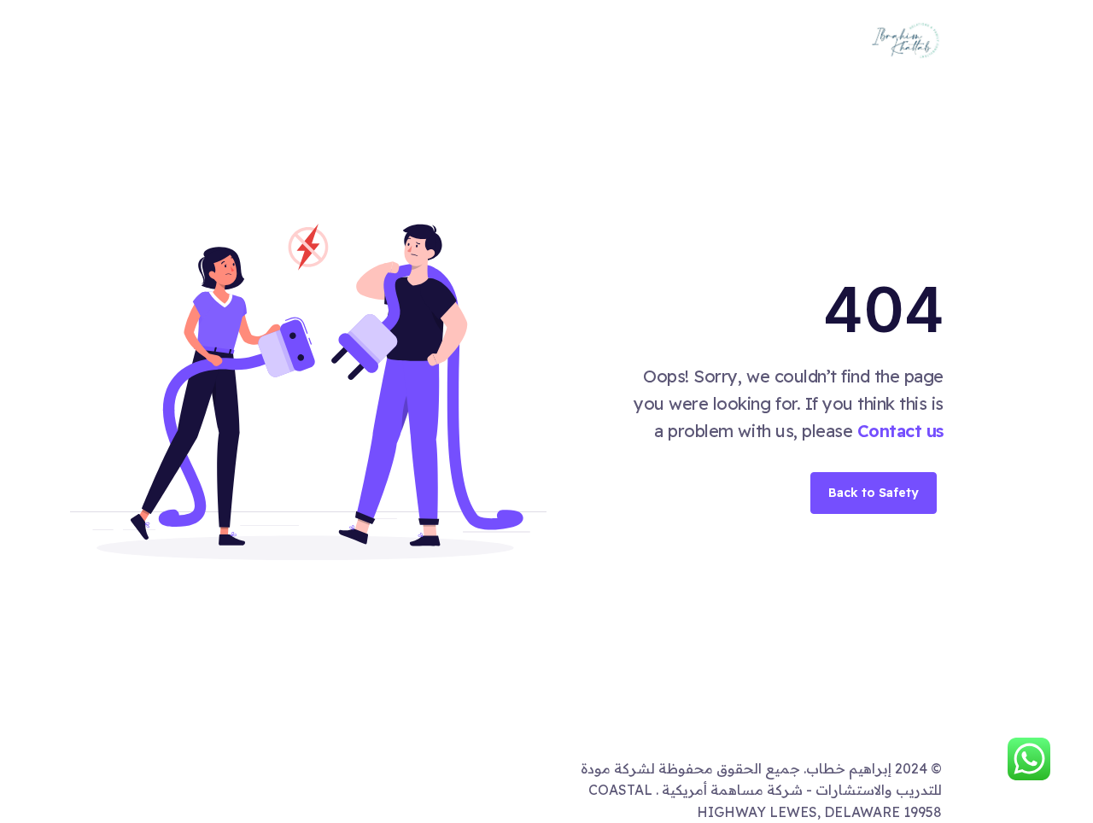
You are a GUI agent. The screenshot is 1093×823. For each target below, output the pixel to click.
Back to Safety (873, 492)
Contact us (900, 430)
